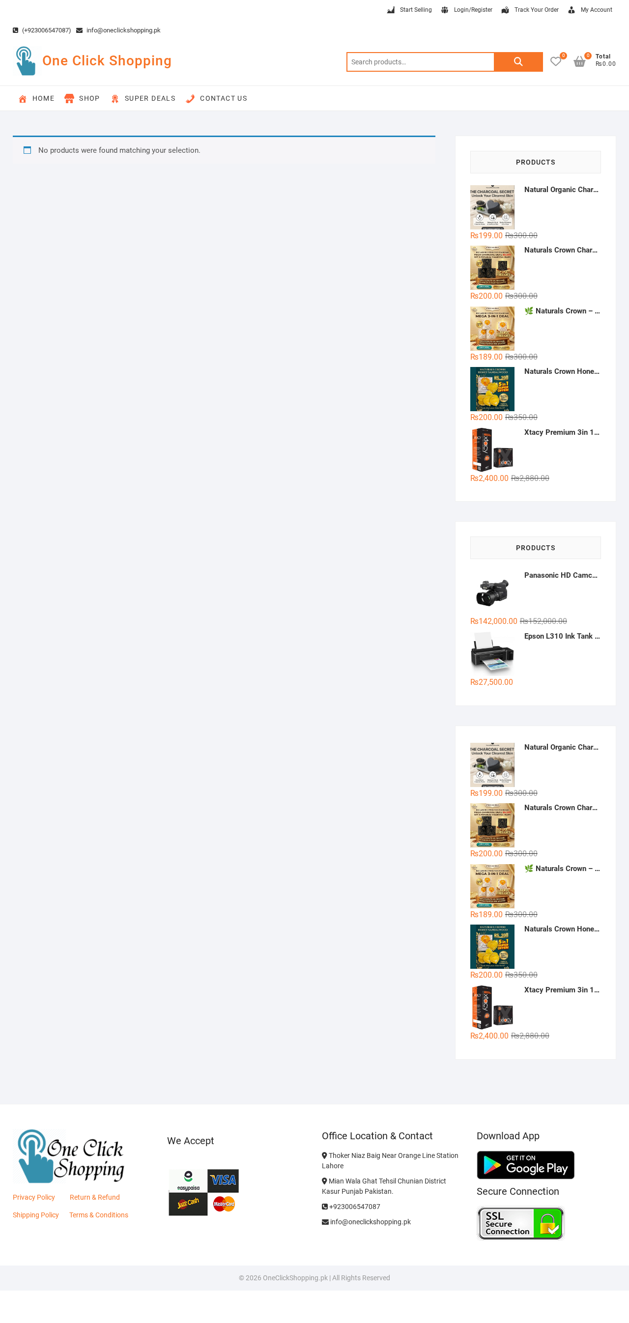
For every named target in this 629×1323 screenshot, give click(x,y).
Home (43, 98)
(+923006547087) (46, 30)
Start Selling (416, 9)
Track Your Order (537, 9)
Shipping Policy (36, 1215)
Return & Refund (95, 1197)
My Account (596, 9)
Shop (89, 98)
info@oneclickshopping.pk (123, 30)
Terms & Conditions (98, 1215)
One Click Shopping (107, 61)
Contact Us (223, 98)
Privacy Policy (34, 1197)
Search (518, 62)
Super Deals (150, 98)
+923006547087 (354, 1206)
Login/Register (473, 9)
